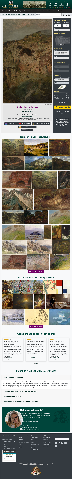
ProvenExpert (8, 357)
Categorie (20, 11)
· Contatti (20, 437)
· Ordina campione (34, 449)
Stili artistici (27, 11)
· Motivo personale (34, 437)
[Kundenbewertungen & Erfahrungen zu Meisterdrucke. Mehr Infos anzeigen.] (9, 456)
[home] (2, 10)
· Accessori (33, 447)
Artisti (15, 11)
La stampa (45, 11)
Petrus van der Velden (27, 111)
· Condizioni (21, 439)
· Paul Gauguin (46, 441)
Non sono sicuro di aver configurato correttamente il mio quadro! (21, 401)
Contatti (60, 10)
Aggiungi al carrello (63, 107)
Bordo (55, 28)
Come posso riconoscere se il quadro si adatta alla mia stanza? (20, 391)
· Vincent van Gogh (46, 437)
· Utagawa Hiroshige (47, 444)
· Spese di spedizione (35, 441)
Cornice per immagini (36, 11)
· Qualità (32, 442)
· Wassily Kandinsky (46, 442)
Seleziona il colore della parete (41, 123)
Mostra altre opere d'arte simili (36, 271)
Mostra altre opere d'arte (36, 326)
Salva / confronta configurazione (62, 82)
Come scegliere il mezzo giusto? (12, 396)
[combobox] (62, 30)
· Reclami (20, 446)
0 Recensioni (30, 129)
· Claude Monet (46, 439)
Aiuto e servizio (52, 11)
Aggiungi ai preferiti (26, 123)
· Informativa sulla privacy (24, 442)
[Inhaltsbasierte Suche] (65, 14)
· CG (19, 441)
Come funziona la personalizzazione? (14, 377)
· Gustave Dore (46, 446)
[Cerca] (62, 14)
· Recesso (20, 444)
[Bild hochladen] (69, 14)
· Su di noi (20, 447)
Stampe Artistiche (8, 11)
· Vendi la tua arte (34, 439)
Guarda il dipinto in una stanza (28, 127)
